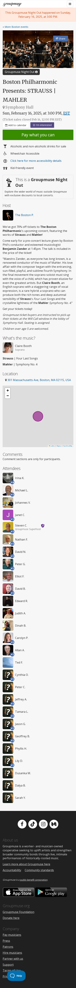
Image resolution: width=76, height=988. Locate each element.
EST (66, 113)
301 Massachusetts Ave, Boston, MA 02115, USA (39, 380)
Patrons (8, 947)
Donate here (11, 918)
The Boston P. (24, 215)
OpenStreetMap (67, 446)
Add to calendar (17, 125)
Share (61, 38)
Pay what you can (38, 135)
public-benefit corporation (33, 879)
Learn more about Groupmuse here (26, 864)
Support (8, 965)
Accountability (12, 870)
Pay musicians (12, 935)
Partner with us (13, 959)
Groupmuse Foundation (18, 912)
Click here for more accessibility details (36, 161)
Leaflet (52, 446)
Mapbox (59, 446)
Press (6, 941)
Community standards (39, 870)
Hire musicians (12, 953)
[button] (7, 390)
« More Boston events (15, 26)
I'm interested (43, 125)
